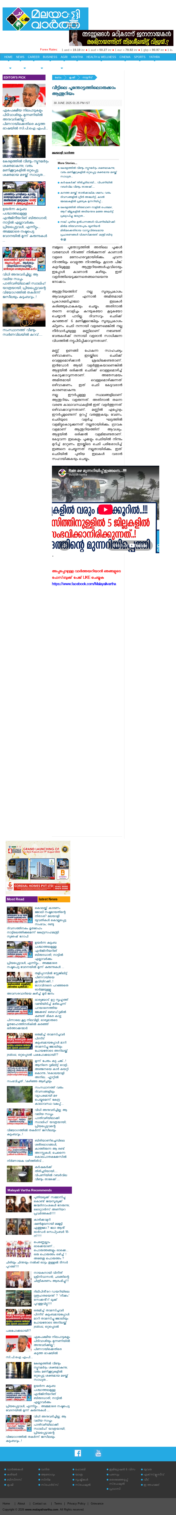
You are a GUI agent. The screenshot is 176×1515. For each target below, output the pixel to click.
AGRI (64, 57)
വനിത (45, 1470)
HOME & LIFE (42, 64)
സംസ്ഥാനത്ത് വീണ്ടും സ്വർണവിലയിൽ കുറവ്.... (22, 333)
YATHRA (154, 57)
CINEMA (125, 57)
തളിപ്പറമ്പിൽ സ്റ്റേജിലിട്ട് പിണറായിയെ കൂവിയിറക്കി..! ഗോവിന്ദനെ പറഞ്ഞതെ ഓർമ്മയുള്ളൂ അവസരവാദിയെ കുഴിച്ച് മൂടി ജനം (37, 984)
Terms (58, 1503)
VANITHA (77, 57)
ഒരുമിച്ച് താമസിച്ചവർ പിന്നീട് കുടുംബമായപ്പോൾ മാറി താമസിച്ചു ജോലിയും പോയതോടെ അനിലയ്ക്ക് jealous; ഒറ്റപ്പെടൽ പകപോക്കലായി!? (37, 1045)
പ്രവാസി (114, 1489)
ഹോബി (80, 1470)
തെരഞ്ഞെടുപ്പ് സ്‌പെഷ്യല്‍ (118, 1482)
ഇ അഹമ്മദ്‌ (151, 1485)
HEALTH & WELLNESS (101, 57)
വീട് (146, 1480)
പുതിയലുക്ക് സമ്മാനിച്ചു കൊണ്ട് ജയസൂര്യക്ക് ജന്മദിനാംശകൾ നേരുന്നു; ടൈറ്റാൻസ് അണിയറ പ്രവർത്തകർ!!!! (52, 1206)
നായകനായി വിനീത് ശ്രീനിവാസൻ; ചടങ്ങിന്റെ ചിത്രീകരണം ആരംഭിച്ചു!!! (51, 1277)
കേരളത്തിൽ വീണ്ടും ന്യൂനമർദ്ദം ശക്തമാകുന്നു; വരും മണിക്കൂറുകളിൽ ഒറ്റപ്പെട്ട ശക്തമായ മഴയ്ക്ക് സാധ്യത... (26, 169)
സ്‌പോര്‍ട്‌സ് (50, 1485)
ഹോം (58, 78)
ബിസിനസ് (14, 1480)
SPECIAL (10, 64)
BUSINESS (50, 57)
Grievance (97, 1503)
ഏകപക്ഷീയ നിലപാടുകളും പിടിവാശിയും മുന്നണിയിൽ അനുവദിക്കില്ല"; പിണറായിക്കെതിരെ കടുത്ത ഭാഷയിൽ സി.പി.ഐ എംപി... (25, 120)
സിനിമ (45, 1480)
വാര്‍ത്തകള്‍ (15, 1470)
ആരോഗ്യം (48, 1475)
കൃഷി (72, 78)
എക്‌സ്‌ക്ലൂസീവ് (154, 1475)
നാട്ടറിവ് (87, 78)
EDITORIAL (61, 64)
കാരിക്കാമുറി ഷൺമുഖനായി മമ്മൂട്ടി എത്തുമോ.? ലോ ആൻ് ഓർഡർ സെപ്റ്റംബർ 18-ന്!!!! (51, 1228)
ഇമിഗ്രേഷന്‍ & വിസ (122, 1470)
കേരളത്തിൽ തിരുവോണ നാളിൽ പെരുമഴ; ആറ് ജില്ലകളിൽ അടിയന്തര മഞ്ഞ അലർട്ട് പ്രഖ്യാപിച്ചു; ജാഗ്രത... (87, 212)
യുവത (148, 1470)
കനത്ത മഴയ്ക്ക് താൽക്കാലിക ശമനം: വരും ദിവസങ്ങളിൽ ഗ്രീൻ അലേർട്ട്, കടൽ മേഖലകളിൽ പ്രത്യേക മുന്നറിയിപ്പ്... (85, 197)
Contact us (39, 1503)
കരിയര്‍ (12, 1475)
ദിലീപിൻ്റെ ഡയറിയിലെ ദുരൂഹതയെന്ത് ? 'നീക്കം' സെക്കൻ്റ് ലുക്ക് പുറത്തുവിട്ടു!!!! (51, 1298)
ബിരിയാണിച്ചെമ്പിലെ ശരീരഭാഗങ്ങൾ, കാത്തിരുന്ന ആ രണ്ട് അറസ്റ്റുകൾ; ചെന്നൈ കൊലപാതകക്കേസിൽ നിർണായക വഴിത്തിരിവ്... (37, 1151)
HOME (8, 57)
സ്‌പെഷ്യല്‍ (83, 1485)
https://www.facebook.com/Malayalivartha (84, 584)
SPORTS (140, 57)
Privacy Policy (76, 1503)
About (21, 1503)
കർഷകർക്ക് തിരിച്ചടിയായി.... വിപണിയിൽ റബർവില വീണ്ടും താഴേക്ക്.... (86, 185)
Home (6, 1503)
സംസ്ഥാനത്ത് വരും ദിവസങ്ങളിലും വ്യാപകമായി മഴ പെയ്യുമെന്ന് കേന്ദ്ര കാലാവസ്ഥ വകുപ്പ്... (49, 1096)
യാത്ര (79, 1475)
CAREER (33, 57)
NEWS (20, 57)
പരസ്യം (114, 1475)
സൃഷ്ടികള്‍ (81, 1480)
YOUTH (24, 64)
